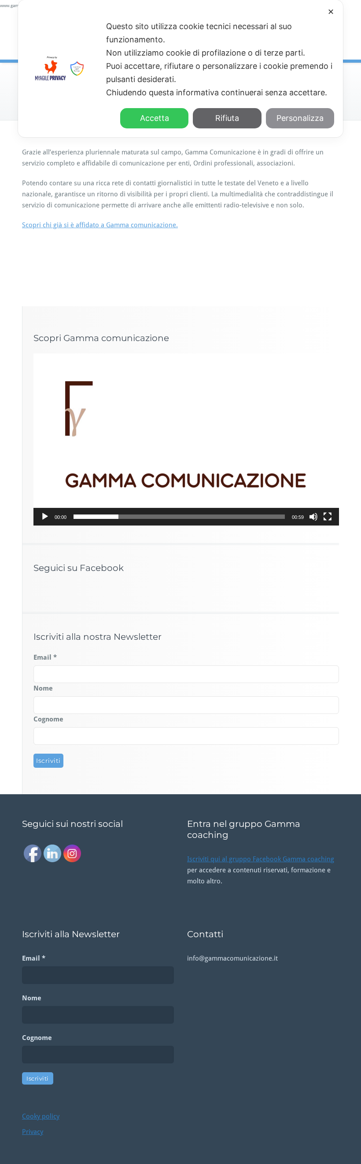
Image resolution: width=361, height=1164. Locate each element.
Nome (43, 688)
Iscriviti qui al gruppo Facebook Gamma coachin (259, 859)
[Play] (45, 516)
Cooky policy (40, 1116)
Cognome (48, 719)
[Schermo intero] (327, 516)
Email (45, 657)
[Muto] (313, 516)
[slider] (179, 516)
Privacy (32, 1132)
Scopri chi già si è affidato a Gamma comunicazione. (100, 225)
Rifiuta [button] (227, 118)
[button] (186, 439)
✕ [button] (331, 11)
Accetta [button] (154, 118)
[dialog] (180, 68)
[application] (186, 439)
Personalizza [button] (300, 118)
